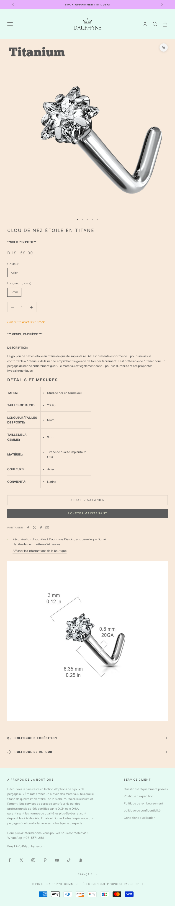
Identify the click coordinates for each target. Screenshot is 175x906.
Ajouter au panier (87, 500)
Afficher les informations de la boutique (40, 551)
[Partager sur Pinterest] (41, 527)
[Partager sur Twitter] (34, 527)
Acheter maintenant (87, 513)
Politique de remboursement (143, 803)
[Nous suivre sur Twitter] (21, 860)
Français (85, 874)
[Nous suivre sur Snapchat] (80, 860)
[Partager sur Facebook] (28, 527)
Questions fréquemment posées (146, 789)
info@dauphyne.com (30, 846)
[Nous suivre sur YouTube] (57, 860)
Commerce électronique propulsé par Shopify (104, 884)
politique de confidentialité (142, 810)
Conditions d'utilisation (139, 817)
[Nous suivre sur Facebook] (9, 860)
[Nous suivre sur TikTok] (69, 860)
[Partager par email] (47, 527)
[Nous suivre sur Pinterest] (45, 860)
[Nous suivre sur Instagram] (33, 860)
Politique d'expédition (139, 796)
